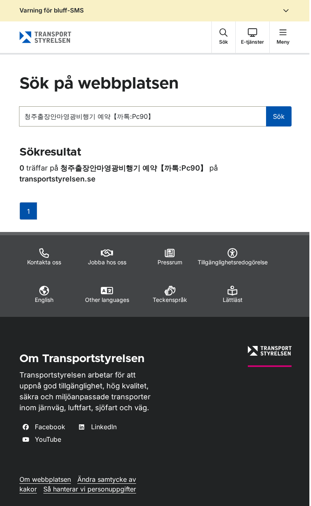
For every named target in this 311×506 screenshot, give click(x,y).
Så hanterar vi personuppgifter (89, 489)
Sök (279, 116)
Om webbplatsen (45, 479)
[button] (223, 37)
